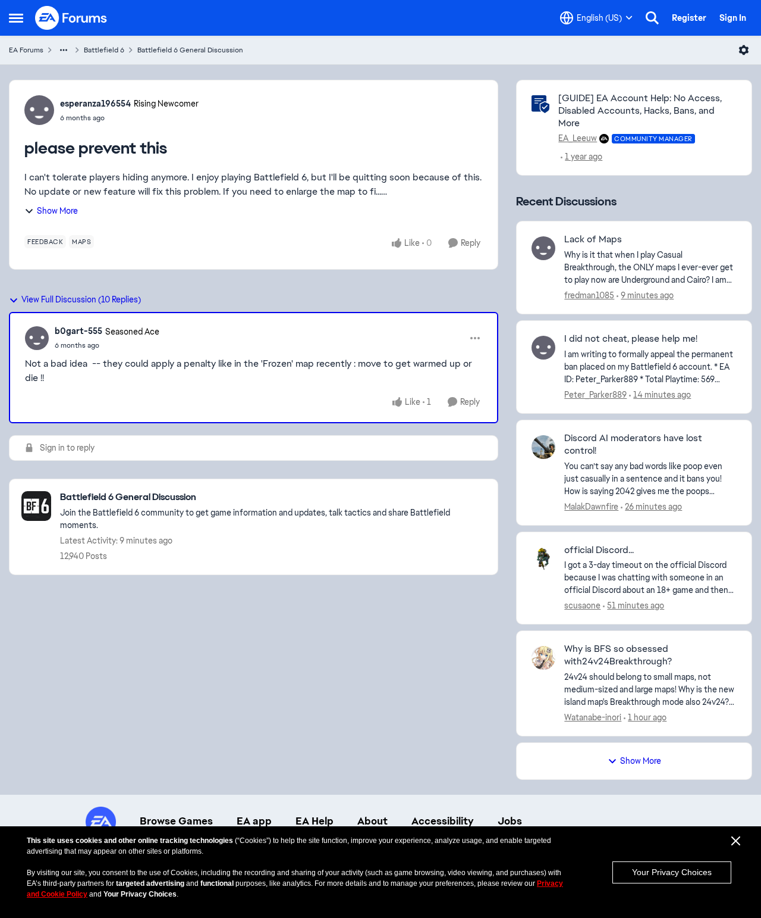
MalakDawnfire (591, 506)
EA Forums (26, 50)
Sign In (732, 18)
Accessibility (442, 821)
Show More (57, 210)
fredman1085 (589, 295)
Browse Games (176, 821)
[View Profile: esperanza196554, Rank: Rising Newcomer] (39, 110)
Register (689, 18)
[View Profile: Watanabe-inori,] (543, 658)
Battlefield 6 (104, 50)
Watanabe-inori (592, 717)
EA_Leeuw (577, 138)
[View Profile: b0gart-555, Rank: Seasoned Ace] (37, 338)
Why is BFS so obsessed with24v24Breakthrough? (618, 655)
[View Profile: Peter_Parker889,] (543, 348)
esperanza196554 (95, 103)
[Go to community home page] (71, 18)
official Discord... (599, 550)
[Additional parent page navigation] (63, 50)
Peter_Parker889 (595, 394)
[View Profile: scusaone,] (543, 559)
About (372, 821)
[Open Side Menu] (16, 18)
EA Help (314, 821)
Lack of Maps (593, 239)
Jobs (510, 821)
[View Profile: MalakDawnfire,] (543, 447)
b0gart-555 (78, 331)
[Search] (652, 18)
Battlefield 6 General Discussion (190, 50)
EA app (254, 821)
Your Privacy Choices (672, 872)
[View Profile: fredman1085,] (543, 248)
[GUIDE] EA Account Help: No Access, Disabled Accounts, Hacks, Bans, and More (640, 110)
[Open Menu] (743, 50)
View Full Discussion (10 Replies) (81, 299)
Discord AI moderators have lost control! (633, 444)
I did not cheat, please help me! (630, 339)
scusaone (582, 605)
